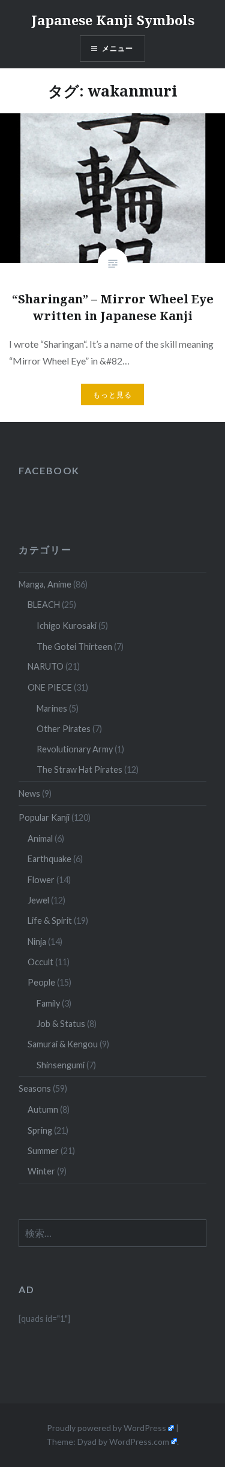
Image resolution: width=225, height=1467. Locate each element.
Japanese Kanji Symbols (112, 20)
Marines (52, 708)
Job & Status (61, 1024)
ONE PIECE (50, 687)
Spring (40, 1130)
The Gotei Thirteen (74, 646)
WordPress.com (139, 1441)
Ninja (37, 941)
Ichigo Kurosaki (67, 625)
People (41, 982)
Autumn (43, 1109)
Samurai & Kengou (63, 1044)
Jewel (38, 900)
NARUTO (46, 666)
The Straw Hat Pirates (79, 769)
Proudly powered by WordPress (106, 1428)
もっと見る (113, 394)
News (29, 793)
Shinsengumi (61, 1065)
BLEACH (44, 605)
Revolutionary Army (75, 749)
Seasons (35, 1088)
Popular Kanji (44, 817)
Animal (40, 838)
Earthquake (49, 859)
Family (48, 1003)
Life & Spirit (50, 920)
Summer (43, 1151)
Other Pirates (64, 729)
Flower (41, 880)
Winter (41, 1171)
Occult (40, 962)
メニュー (118, 48)
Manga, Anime (45, 584)
